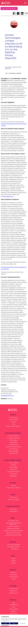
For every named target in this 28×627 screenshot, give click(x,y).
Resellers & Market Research (13, 426)
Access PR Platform (13, 435)
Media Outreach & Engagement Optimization (13, 523)
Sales (13, 607)
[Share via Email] (26, 13)
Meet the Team (13, 574)
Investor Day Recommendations (13, 535)
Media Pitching (13, 442)
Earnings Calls (13, 469)
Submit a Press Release (13, 499)
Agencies (13, 421)
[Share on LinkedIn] (22, 13)
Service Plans (13, 509)
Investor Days (13, 473)
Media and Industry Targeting (13, 446)
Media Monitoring (13, 444)
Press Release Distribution (13, 438)
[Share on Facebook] (14, 13)
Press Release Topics (13, 520)
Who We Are (13, 572)
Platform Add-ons (13, 511)
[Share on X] (18, 13)
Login (13, 602)
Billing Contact (13, 613)
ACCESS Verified (13, 453)
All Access (13, 485)
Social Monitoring (13, 449)
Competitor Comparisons (13, 526)
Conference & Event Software (13, 487)
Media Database (13, 440)
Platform (14, 560)
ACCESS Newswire (13, 588)
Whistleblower (13, 476)
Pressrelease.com (13, 593)
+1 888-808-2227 (13, 604)
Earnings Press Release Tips (13, 532)
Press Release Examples (13, 546)
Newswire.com (13, 590)
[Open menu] (25, 3)
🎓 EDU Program (13, 549)
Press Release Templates (13, 544)
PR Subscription (14, 497)
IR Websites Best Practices (13, 528)
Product (13, 558)
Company (13, 563)
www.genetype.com (7, 196)
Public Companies (13, 417)
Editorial (14, 611)
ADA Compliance (13, 467)
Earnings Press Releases (13, 471)
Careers (14, 579)
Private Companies (13, 419)
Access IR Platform (13, 462)
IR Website (13, 465)
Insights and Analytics (13, 451)
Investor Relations (13, 576)
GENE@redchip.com (7, 395)
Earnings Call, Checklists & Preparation (13, 530)
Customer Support (13, 609)
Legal (13, 424)
